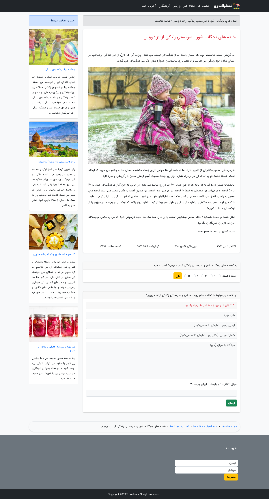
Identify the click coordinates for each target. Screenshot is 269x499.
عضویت (231, 477)
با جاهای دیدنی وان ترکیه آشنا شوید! (56, 162)
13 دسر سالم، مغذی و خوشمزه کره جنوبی (54, 254)
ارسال (231, 403)
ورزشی (177, 5)
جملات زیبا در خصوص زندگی (60, 69)
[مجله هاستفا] (226, 5)
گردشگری (164, 5)
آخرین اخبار (149, 5)
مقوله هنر (189, 5)
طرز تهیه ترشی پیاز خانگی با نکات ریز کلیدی (56, 349)
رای (178, 275)
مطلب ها (203, 5)
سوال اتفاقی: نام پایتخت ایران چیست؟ (213, 384)
